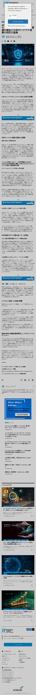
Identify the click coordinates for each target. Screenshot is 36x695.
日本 (19, 540)
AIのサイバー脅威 (13, 366)
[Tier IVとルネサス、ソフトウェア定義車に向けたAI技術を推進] (18, 565)
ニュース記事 (17, 506)
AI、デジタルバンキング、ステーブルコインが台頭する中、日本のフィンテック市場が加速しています (18, 443)
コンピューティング (8, 572)
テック (5, 574)
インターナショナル (15, 609)
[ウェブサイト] (33, 386)
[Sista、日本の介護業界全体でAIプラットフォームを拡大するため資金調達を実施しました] (18, 531)
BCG (6, 177)
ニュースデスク (9, 620)
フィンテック (6, 506)
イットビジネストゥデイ (8, 374)
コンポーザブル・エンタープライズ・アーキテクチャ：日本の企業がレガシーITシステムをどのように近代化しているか (18, 434)
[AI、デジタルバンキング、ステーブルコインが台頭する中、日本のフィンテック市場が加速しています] (18, 497)
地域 (27, 540)
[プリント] (14, 41)
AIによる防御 (22, 366)
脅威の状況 (23, 374)
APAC (5, 540)
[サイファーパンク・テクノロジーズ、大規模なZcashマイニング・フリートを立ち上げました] (18, 600)
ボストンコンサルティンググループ (11, 371)
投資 (12, 506)
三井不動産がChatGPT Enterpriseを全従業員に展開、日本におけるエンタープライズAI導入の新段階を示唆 (18, 163)
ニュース (17, 374)
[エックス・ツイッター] (33, 629)
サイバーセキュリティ (26, 371)
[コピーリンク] (11, 41)
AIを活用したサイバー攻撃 (9, 369)
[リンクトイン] (30, 629)
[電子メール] (8, 41)
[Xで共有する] (5, 41)
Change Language (18, 21)
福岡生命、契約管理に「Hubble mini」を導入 (17, 472)
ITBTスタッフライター (10, 36)
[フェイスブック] (27, 629)
